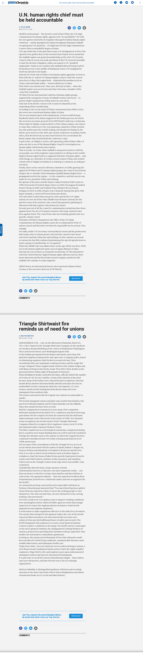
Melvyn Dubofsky (27, 336)
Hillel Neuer (25, 27)
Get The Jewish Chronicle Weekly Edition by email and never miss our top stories (41, 278)
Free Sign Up (75, 278)
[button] (140, 3)
